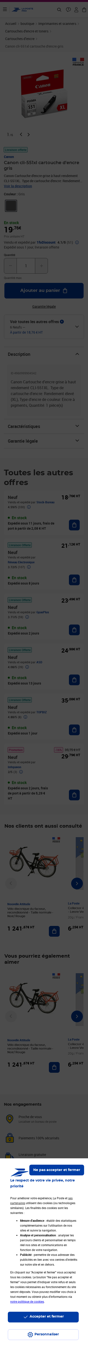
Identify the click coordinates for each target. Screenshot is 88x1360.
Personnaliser (46, 1334)
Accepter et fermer (47, 1316)
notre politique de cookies (27, 1301)
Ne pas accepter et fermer (56, 1170)
